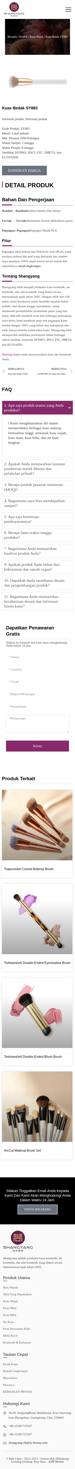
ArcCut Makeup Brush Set (22, 1150)
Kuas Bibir (9, 1315)
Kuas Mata (9, 1308)
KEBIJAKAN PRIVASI (17, 1391)
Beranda (12, 36)
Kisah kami (10, 1364)
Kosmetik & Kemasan (17, 1342)
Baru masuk (10, 1287)
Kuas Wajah (36, 36)
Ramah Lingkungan (15, 1371)
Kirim (37, 746)
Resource (9, 1385)
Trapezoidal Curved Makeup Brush (28, 869)
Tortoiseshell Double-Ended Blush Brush (33, 1056)
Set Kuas (8, 1322)
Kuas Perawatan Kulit (16, 1328)
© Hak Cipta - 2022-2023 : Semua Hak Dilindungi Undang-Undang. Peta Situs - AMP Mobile (37, 1460)
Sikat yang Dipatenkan (17, 1294)
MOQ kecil (10, 1335)
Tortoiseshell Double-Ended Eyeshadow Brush (37, 963)
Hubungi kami (11, 354)
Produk (23, 36)
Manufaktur (10, 1378)
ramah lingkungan (29, 266)
